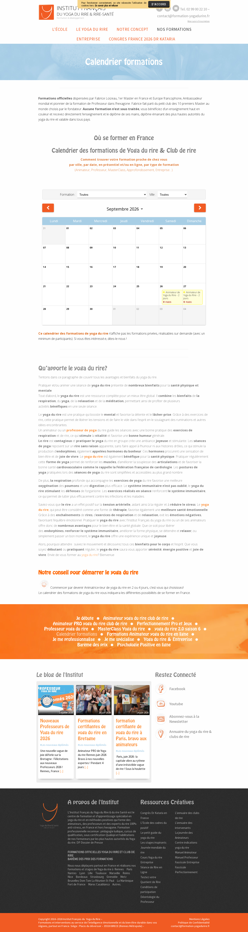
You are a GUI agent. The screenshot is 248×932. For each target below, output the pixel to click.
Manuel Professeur (186, 857)
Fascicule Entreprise (187, 862)
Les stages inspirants (153, 842)
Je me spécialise (119, 639)
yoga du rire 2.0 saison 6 (178, 629)
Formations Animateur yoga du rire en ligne (147, 634)
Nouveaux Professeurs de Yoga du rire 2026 (54, 730)
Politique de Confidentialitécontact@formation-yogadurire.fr (190, 924)
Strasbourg (97, 877)
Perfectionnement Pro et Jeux (164, 624)
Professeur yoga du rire (66, 629)
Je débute (85, 618)
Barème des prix (92, 645)
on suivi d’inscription (199, 21)
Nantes (72, 873)
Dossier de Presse (92, 842)
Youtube (176, 703)
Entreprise (88, 39)
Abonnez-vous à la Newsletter (184, 719)
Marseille (114, 873)
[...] (61, 771)
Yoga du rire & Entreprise (168, 639)
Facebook (177, 688)
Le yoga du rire (92, 29)
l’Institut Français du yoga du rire (149, 520)
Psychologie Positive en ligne (144, 645)
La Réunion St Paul (103, 880)
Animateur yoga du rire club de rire (135, 618)
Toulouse (101, 873)
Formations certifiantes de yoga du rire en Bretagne (92, 730)
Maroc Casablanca (99, 884)
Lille (90, 873)
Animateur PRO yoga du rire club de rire (90, 624)
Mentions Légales (199, 919)
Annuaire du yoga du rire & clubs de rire (190, 734)
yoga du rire (90, 555)
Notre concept (132, 29)
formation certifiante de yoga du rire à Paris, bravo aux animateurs (131, 733)
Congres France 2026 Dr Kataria (142, 39)
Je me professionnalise (74, 639)
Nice (70, 877)
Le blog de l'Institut (59, 675)
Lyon (82, 873)
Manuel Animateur (186, 852)
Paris (129, 869)
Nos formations (174, 29)
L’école (60, 29)
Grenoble (112, 877)
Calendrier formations (76, 634)
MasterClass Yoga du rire (121, 629)
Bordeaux (82, 877)
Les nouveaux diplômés (55, 745)
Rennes (119, 869)
